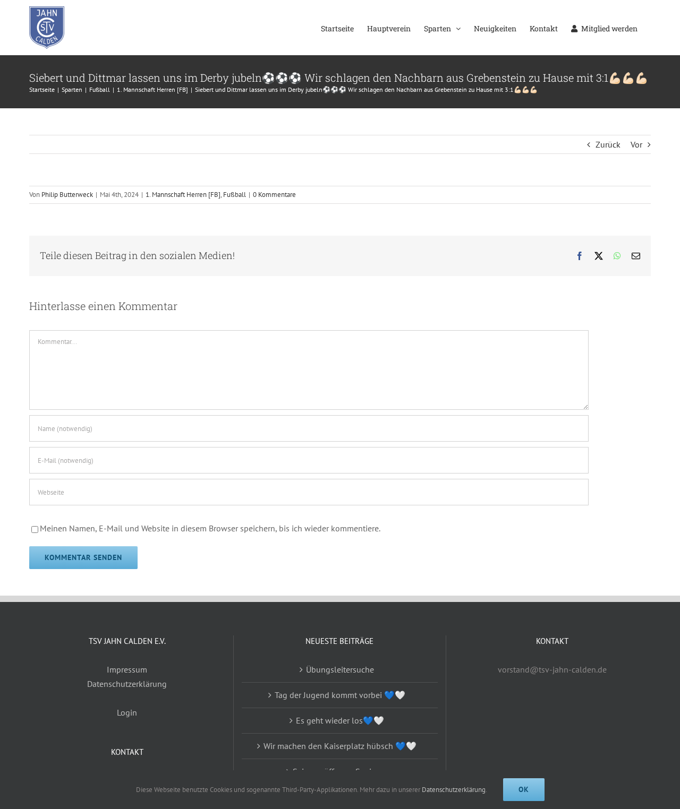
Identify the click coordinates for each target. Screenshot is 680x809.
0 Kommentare (274, 194)
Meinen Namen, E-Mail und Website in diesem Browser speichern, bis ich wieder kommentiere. (210, 528)
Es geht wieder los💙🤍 (340, 720)
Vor (636, 144)
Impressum (127, 669)
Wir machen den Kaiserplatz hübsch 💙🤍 (340, 746)
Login (127, 712)
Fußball (234, 194)
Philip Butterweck (67, 194)
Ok (523, 789)
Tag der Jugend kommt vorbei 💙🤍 (340, 695)
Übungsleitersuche (340, 669)
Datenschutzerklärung (127, 683)
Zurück (608, 144)
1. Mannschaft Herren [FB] (183, 194)
